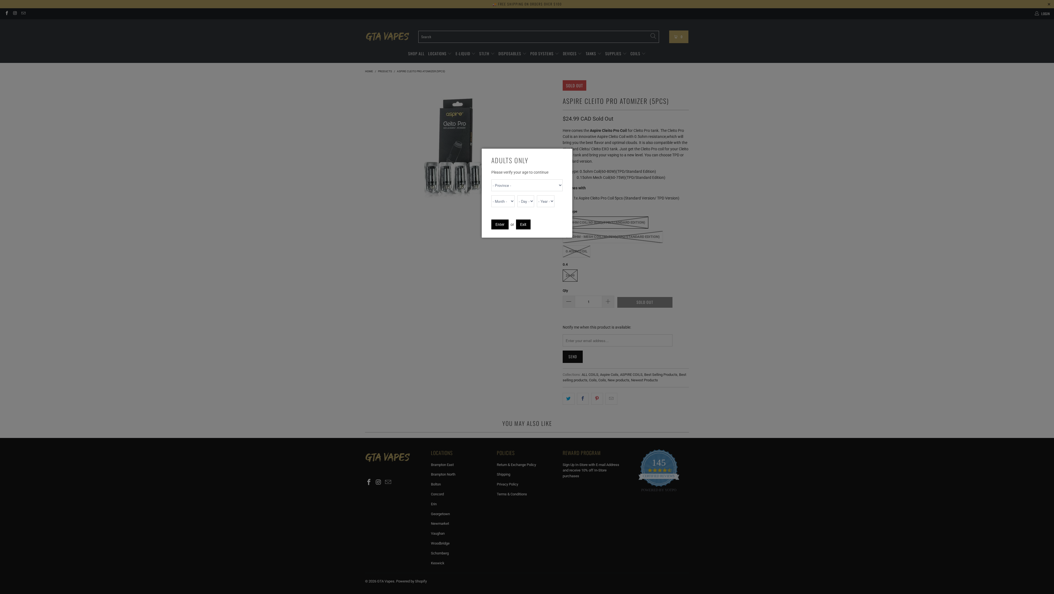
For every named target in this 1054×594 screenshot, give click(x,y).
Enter (499, 224)
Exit (523, 224)
